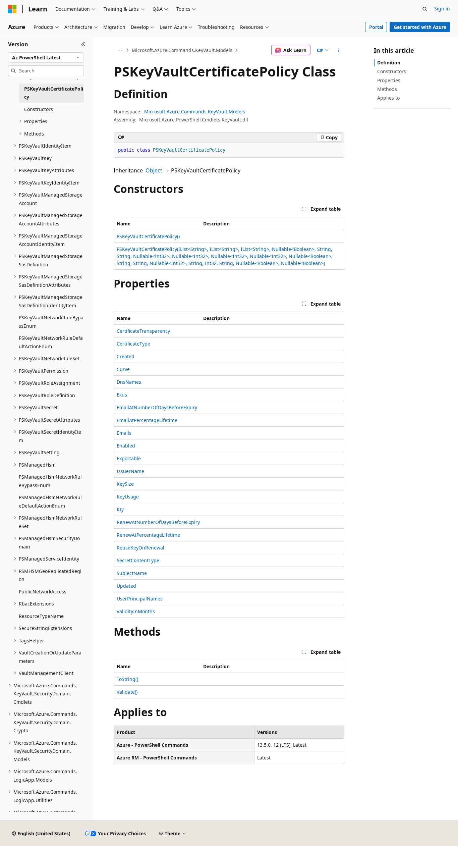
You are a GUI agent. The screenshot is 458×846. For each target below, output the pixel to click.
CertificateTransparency (143, 331)
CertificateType (133, 343)
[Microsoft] (12, 9)
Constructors (391, 71)
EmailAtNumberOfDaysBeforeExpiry (157, 407)
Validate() (127, 692)
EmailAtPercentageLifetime (147, 420)
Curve (123, 369)
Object (154, 170)
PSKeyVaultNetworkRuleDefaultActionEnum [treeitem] (51, 342)
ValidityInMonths (136, 611)
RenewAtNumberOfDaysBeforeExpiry (158, 522)
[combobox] (46, 57)
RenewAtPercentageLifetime (148, 535)
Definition (388, 62)
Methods (387, 89)
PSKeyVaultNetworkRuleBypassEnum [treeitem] (51, 321)
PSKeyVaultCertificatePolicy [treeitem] (53, 93)
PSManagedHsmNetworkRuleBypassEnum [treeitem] (50, 481)
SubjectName (132, 573)
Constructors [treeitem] (38, 109)
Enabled (126, 445)
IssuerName (130, 471)
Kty (120, 509)
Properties (388, 80)
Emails (124, 433)
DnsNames (129, 382)
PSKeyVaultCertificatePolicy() (148, 236)
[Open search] (425, 9)
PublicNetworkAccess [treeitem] (42, 591)
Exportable (129, 458)
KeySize (125, 484)
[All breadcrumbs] (119, 50)
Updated (126, 586)
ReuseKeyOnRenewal (140, 547)
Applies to (388, 98)
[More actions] (338, 50)
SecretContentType (138, 560)
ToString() (127, 679)
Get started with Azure (420, 27)
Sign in (442, 8)
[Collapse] (83, 44)
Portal (376, 27)
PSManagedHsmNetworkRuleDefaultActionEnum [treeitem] (50, 501)
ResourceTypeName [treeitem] (41, 616)
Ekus (122, 394)
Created (125, 356)
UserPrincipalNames (140, 598)
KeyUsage (128, 496)
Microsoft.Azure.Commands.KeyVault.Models (182, 50)
